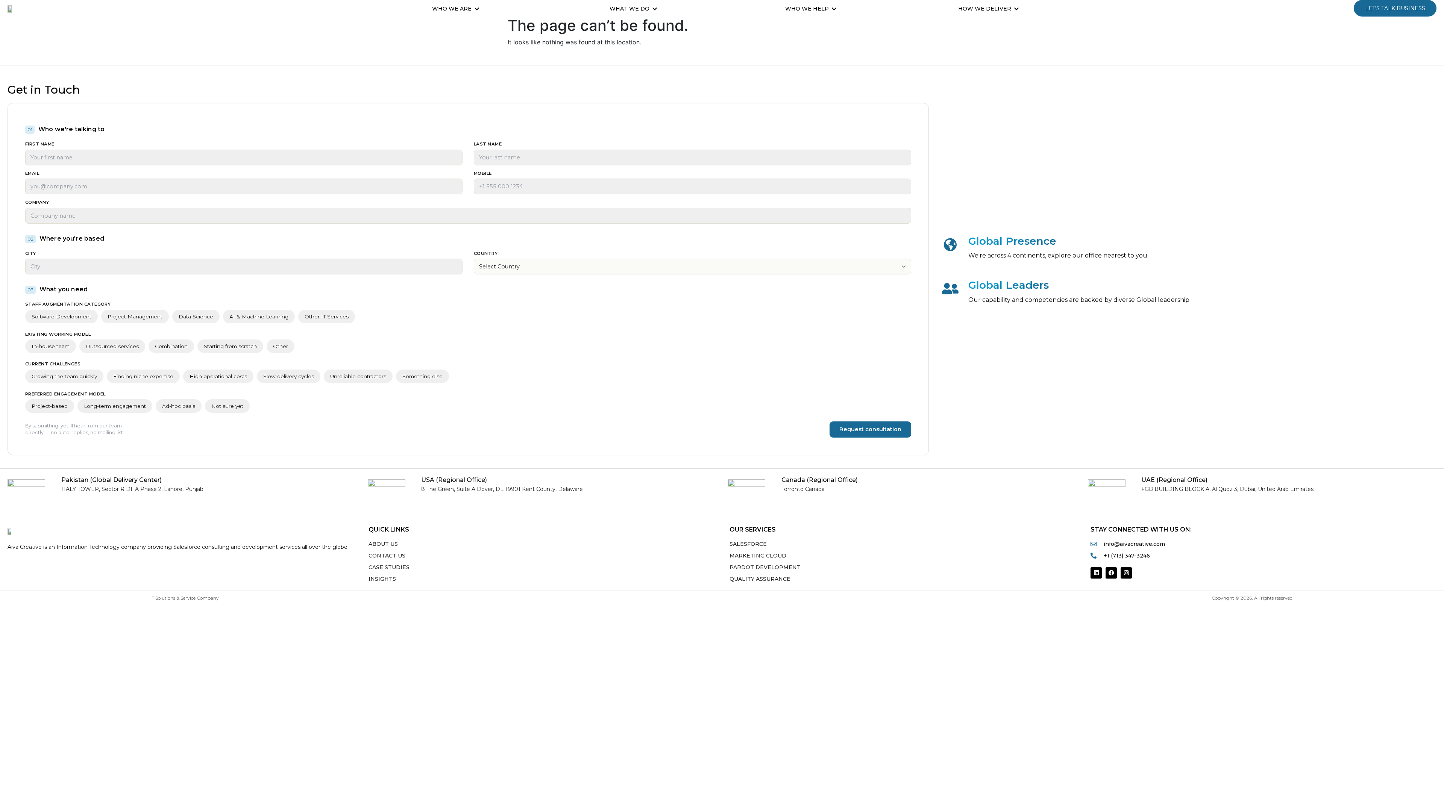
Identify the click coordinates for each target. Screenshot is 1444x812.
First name (40, 144)
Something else (422, 376)
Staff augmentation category (68, 304)
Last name (488, 144)
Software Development (61, 317)
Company (37, 202)
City (30, 253)
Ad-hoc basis (178, 406)
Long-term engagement (115, 406)
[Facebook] (1111, 573)
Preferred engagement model (65, 394)
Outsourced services (112, 346)
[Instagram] (1126, 573)
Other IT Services (327, 317)
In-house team (51, 346)
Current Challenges (52, 364)
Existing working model (58, 334)
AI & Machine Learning (258, 317)
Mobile (483, 173)
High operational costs (218, 376)
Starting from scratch (230, 346)
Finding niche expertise (143, 376)
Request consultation (870, 429)
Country (486, 253)
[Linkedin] (1096, 573)
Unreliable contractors (358, 376)
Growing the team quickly (64, 376)
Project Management (135, 317)
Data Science (196, 317)
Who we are (452, 8)
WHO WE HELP (807, 8)
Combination (171, 346)
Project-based (50, 406)
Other (280, 346)
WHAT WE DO (629, 8)
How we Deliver (984, 8)
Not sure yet (227, 406)
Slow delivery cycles (288, 376)
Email (32, 173)
